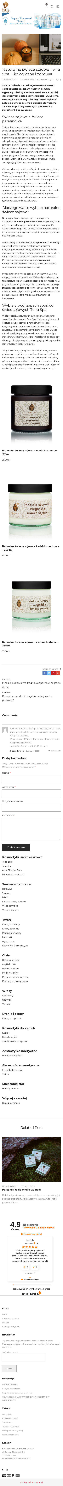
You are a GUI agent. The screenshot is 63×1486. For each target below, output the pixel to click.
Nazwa (6, 772)
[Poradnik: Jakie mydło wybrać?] (31, 1159)
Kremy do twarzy (11, 924)
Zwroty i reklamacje (10, 1426)
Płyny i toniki (8, 941)
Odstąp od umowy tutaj (12, 1430)
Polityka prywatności (11, 1389)
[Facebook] (2, 1469)
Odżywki (6, 1000)
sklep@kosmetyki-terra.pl (19, 1458)
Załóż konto (7, 1422)
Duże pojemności (11, 1103)
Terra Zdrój (7, 862)
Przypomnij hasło (9, 1418)
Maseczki (7, 937)
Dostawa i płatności (10, 1435)
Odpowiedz (56, 751)
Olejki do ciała (9, 964)
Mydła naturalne (10, 972)
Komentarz (8, 815)
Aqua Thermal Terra (12, 870)
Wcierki (6, 1004)
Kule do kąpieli (9, 1037)
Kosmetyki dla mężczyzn (15, 945)
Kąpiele (6, 1033)
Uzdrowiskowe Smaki (13, 874)
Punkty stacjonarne (10, 1318)
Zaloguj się (6, 1414)
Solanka (6, 893)
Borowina (7, 889)
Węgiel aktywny (10, 910)
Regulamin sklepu (10, 1384)
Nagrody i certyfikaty (11, 1327)
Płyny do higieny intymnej (15, 977)
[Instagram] (7, 1469)
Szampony (7, 995)
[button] (22, 1234)
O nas (4, 1314)
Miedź (5, 897)
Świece (6, 1074)
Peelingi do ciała (10, 968)
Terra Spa (6, 866)
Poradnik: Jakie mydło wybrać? (21, 1189)
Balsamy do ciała (10, 960)
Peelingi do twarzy (11, 933)
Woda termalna (10, 906)
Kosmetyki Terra (26, 79)
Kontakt (5, 1322)
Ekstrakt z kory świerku (14, 901)
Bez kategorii (41, 79)
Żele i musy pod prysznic (14, 1041)
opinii (39, 1227)
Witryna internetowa (12, 801)
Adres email (9, 787)
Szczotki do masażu (12, 1070)
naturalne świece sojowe (16, 103)
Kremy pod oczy (10, 928)
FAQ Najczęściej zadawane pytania (17, 1393)
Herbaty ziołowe (10, 1088)
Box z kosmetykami (12, 1055)
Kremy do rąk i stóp (12, 1018)
